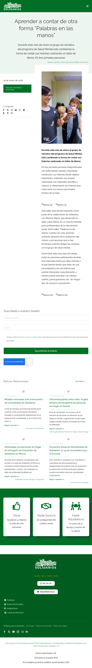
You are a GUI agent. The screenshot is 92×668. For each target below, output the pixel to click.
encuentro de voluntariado (34, 428)
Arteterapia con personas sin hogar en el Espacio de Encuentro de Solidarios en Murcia (22, 450)
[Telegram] (24, 110)
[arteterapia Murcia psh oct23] (23, 439)
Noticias (73, 409)
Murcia (25, 479)
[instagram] (18, 632)
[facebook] (4, 632)
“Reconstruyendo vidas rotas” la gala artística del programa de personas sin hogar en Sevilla (68, 402)
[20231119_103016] (23, 391)
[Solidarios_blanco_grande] (12, 3)
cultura (51, 432)
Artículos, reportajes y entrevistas (14, 89)
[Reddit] (12, 110)
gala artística (59, 432)
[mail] (22, 632)
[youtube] (13, 632)
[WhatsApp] (20, 110)
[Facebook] (4, 110)
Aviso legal (30, 626)
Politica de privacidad (44, 626)
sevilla (80, 432)
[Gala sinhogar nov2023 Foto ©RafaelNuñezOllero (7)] (68, 391)
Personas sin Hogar (70, 432)
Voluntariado (39, 479)
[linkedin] (27, 632)
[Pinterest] (8, 113)
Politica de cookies (60, 626)
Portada (50, 62)
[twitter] (9, 632)
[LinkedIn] (16, 110)
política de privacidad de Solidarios (28, 337)
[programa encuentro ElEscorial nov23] (68, 439)
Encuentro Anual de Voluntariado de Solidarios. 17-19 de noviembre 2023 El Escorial (68, 450)
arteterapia (19, 479)
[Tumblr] (4, 113)
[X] (8, 110)
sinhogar (86, 432)
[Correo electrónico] (12, 113)
